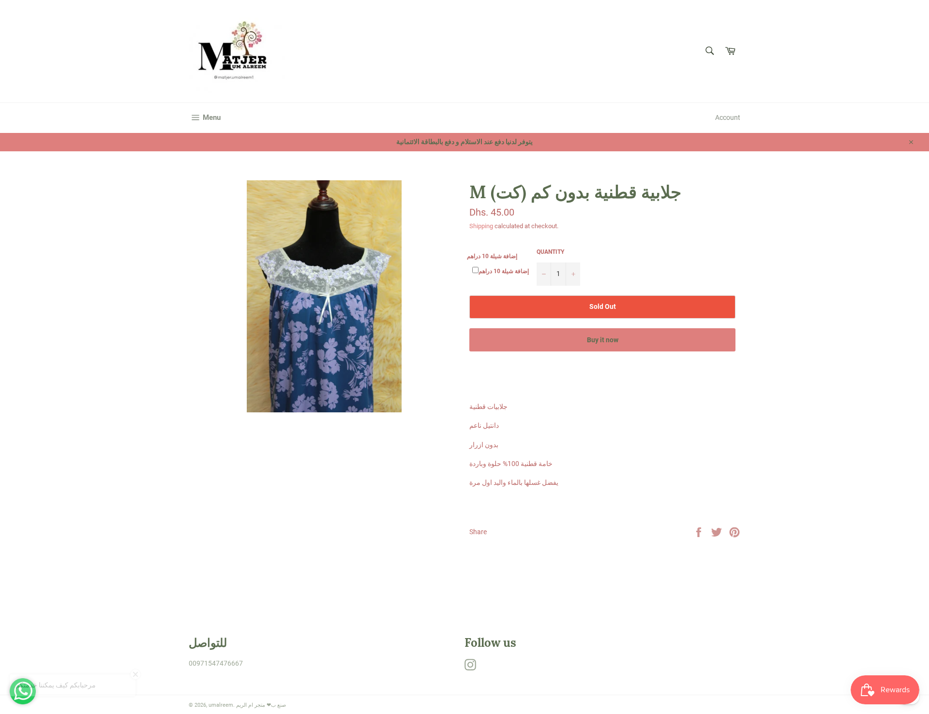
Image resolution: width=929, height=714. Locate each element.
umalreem (221, 705)
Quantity (550, 251)
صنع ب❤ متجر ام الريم (261, 705)
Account (727, 117)
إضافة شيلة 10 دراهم (492, 256)
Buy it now (602, 340)
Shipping (481, 226)
